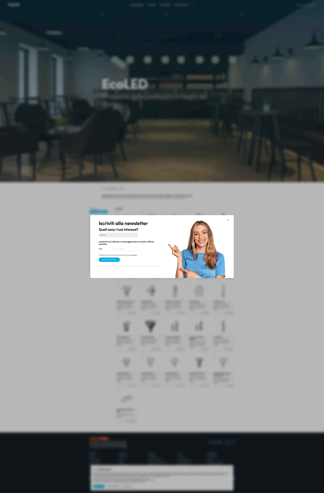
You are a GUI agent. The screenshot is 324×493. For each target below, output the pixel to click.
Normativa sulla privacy (136, 266)
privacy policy (133, 255)
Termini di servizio (150, 266)
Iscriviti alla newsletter (109, 259)
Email (100, 249)
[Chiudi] (228, 220)
